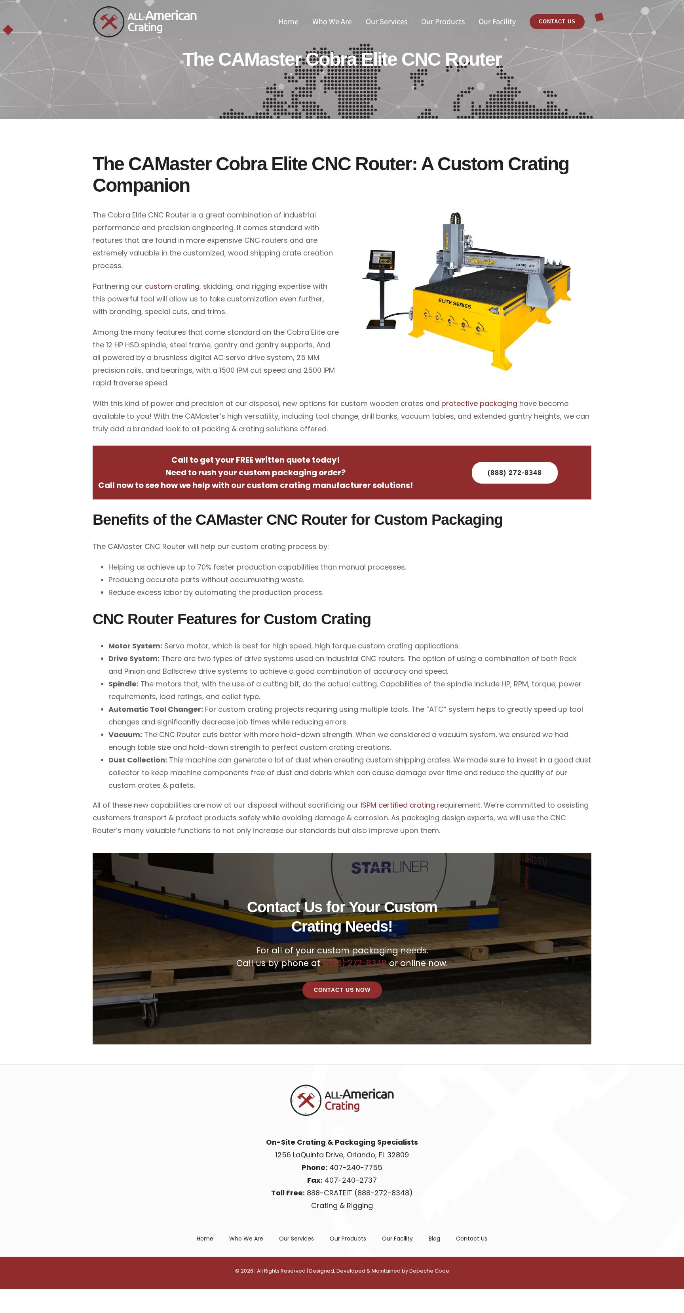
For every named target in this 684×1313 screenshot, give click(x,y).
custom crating (172, 286)
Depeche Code (429, 1271)
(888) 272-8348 (356, 963)
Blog (434, 1238)
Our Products (348, 1238)
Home (205, 1238)
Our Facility (397, 1238)
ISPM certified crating (398, 805)
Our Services (296, 1238)
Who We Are (246, 1238)
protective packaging (479, 403)
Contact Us (471, 1238)
